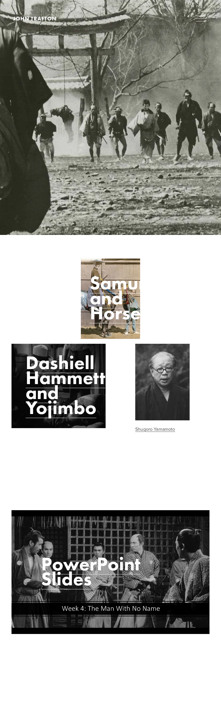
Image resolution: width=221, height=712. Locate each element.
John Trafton (34, 18)
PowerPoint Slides (90, 571)
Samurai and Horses (126, 297)
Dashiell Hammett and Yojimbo (65, 385)
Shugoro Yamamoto (155, 429)
